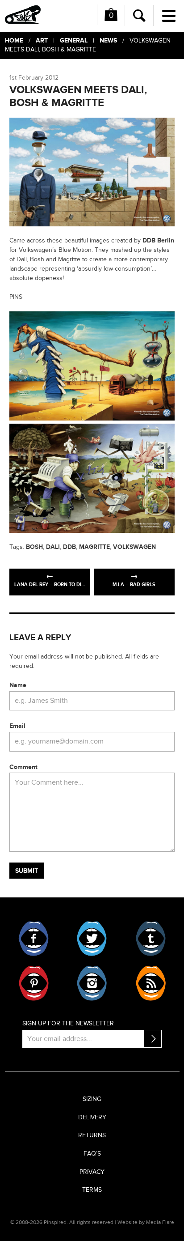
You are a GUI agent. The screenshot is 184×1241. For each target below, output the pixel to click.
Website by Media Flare (145, 1222)
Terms (92, 1190)
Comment (23, 767)
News (108, 40)
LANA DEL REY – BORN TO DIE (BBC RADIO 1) (52, 584)
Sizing (92, 1099)
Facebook (33, 938)
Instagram (91, 983)
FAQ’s (92, 1153)
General (74, 40)
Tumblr (150, 938)
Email (17, 726)
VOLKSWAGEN (134, 547)
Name (17, 685)
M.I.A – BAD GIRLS (134, 584)
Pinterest (33, 983)
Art (42, 40)
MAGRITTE (94, 547)
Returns (92, 1135)
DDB (69, 547)
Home (14, 40)
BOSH (34, 547)
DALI (53, 547)
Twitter (91, 938)
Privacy (92, 1172)
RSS (150, 983)
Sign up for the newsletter (68, 1023)
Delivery (92, 1117)
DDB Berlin (158, 240)
